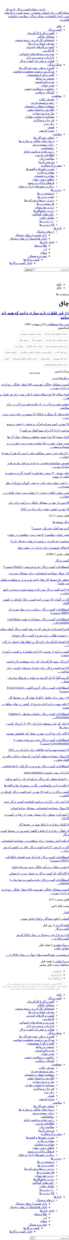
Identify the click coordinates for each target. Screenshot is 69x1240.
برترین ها (56, 189)
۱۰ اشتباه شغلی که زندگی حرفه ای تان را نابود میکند (37, 779)
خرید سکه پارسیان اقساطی (56, 365)
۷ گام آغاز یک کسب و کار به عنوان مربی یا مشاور (39, 873)
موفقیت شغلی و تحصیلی (39, 106)
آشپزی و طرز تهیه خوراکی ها (36, 67)
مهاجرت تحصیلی (44, 175)
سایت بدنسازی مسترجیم (30, 334)
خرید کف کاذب (61, 352)
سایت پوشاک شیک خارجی (57, 340)
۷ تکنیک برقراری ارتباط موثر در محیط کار (43, 824)
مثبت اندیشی (46, 130)
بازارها (58, 228)
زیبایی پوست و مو (43, 144)
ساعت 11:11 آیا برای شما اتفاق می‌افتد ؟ (44, 430)
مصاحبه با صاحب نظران (39, 116)
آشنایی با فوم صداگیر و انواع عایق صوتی (44, 918)
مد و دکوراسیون (44, 81)
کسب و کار (55, 29)
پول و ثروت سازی (43, 113)
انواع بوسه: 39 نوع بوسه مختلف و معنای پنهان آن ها (38, 437)
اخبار (66, 912)
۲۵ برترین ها (46, 224)
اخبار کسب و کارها (20, 263)
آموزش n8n (37, 340)
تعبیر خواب (47, 85)
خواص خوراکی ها (43, 137)
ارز (45, 249)
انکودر (6, 358)
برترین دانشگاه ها (43, 210)
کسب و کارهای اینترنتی (40, 47)
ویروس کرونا (46, 162)
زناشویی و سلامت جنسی (39, 88)
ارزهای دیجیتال (45, 231)
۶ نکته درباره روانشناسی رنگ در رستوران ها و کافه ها (36, 785)
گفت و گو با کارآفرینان (40, 33)
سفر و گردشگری (51, 165)
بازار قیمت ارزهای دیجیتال (31, 235)
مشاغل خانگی (45, 36)
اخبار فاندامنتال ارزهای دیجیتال (28, 238)
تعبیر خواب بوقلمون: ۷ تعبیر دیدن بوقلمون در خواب (38, 534)
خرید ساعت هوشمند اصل (57, 346)
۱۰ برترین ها (46, 221)
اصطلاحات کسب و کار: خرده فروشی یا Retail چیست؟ (36, 566)
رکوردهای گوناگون (43, 214)
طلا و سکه (40, 245)
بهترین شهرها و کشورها (40, 168)
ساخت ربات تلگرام (34, 346)
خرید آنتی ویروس (60, 358)
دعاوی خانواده (11, 352)
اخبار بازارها (47, 242)
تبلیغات (57, 971)
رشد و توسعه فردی (42, 102)
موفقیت (57, 95)
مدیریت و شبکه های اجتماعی (36, 54)
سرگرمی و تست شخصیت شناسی (33, 71)
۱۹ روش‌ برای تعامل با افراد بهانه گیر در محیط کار (38, 697)
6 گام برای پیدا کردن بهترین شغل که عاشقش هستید (37, 733)
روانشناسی (47, 148)
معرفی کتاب (46, 99)
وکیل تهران (44, 358)
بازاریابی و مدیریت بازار (40, 57)
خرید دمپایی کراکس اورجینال (25, 358)
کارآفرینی (48, 50)
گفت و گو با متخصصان (40, 74)
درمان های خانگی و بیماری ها (36, 141)
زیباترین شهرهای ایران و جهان (36, 186)
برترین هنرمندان (44, 207)
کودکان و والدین (44, 92)
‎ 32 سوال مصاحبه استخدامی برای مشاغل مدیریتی (38, 573)
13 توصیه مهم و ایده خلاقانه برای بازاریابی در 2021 (38, 749)
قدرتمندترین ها (45, 203)
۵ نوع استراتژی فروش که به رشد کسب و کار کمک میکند (34, 629)
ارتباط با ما (55, 978)
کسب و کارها (31, 259)
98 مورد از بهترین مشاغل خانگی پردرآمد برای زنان (38, 502)
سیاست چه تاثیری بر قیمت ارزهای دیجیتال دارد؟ (39, 541)
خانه (59, 26)
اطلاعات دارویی (44, 155)
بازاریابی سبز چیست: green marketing (46, 772)
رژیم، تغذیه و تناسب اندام (39, 151)
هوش (51, 127)
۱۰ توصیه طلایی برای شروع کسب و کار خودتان (40, 635)
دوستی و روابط (45, 78)
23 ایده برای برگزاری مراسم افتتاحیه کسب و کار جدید (36, 801)
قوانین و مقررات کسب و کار (37, 61)
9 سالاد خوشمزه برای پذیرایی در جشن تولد (43, 547)
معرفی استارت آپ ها (41, 43)
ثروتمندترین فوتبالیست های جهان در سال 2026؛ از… (37, 954)
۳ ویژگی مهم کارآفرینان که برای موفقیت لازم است (38, 661)
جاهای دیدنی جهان (43, 179)
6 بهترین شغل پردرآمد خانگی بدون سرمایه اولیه (40, 867)
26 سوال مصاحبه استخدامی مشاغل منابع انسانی (39, 808)
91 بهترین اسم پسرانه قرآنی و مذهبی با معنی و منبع (38, 424)
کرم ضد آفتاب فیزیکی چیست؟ (50, 528)
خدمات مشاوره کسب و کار (56, 334)
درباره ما (56, 974)
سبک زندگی (54, 64)
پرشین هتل (23, 340)
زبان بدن (49, 123)
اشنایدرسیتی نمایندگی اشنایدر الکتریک (36, 352)
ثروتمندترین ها (45, 193)
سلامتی (57, 134)
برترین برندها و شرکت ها (39, 200)
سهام (43, 252)
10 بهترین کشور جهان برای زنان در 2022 (45, 509)
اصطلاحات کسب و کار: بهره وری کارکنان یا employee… (35, 766)
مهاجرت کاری (45, 172)
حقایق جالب (47, 217)
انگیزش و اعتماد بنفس (40, 109)
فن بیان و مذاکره (44, 120)
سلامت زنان (46, 158)
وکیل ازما (19, 346)
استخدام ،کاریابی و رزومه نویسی (34, 40)
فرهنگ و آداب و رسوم (41, 182)
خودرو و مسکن (37, 256)
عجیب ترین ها (46, 196)
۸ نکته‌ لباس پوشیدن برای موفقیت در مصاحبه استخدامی (35, 840)
